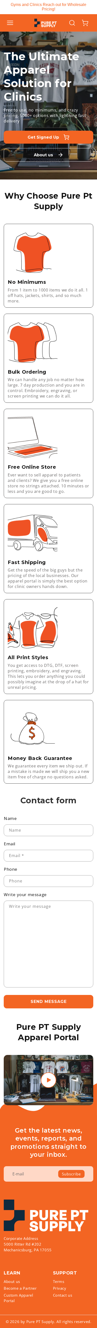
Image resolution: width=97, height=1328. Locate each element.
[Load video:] (48, 1080)
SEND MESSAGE (49, 1001)
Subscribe (71, 1173)
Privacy (59, 1288)
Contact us (62, 1295)
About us (12, 1281)
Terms (58, 1281)
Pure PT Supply (40, 1321)
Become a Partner (20, 1288)
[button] (9, 22)
